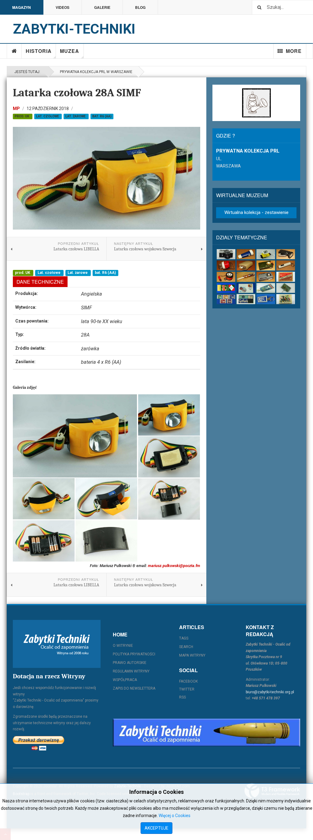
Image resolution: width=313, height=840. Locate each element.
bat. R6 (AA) (102, 116)
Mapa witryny (192, 655)
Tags (183, 638)
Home (14, 51)
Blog (140, 7)
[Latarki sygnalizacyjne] (265, 277)
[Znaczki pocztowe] (226, 299)
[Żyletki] (246, 299)
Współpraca (125, 680)
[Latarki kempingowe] (226, 265)
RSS (182, 697)
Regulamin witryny (131, 671)
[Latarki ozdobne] (285, 265)
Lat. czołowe (48, 116)
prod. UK (22, 116)
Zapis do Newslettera (134, 688)
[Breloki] (265, 299)
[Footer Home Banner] (206, 732)
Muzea (69, 50)
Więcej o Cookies (174, 815)
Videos (62, 7)
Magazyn (21, 7)
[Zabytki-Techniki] (56, 644)
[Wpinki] (285, 288)
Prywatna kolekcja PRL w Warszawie (95, 72)
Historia (39, 50)
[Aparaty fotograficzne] (226, 254)
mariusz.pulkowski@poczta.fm (174, 565)
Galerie (102, 7)
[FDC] (246, 288)
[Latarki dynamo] (285, 254)
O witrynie (123, 645)
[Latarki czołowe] (265, 254)
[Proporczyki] (265, 288)
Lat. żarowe (76, 116)
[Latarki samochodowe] (226, 277)
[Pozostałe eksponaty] (285, 299)
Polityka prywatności (134, 654)
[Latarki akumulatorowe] (246, 254)
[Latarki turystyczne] (265, 265)
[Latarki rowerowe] (246, 265)
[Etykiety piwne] (285, 277)
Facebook (188, 681)
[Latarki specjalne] (246, 277)
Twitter (186, 689)
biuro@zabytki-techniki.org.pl (270, 692)
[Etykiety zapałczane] (226, 288)
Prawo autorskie (129, 663)
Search (186, 647)
